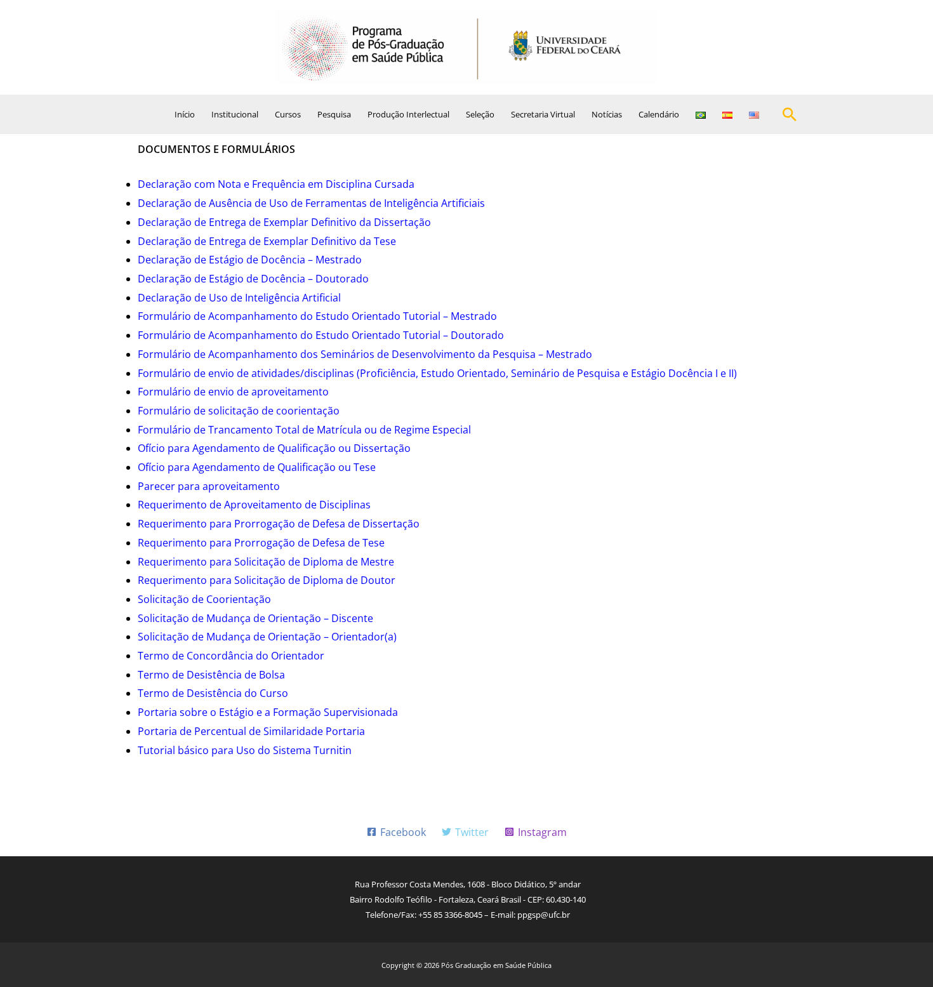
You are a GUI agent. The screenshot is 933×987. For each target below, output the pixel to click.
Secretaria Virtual (543, 114)
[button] (789, 114)
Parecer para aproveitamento (209, 486)
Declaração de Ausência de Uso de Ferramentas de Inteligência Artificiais (311, 203)
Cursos (288, 114)
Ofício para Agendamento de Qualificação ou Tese (257, 467)
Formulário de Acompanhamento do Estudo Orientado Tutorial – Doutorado (321, 335)
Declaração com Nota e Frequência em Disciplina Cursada (276, 184)
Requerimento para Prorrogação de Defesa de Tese (261, 543)
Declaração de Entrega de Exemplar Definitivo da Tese (267, 241)
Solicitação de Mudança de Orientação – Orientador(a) (267, 637)
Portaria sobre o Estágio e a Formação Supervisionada (268, 712)
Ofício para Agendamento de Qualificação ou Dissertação (274, 448)
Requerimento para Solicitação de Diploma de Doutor (268, 580)
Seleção (480, 114)
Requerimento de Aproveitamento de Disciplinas (254, 505)
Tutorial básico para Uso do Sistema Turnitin (245, 750)
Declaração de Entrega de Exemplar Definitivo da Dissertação (284, 222)
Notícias (607, 114)
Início (185, 114)
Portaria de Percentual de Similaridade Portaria (251, 731)
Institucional (234, 114)
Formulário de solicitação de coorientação (239, 411)
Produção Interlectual (408, 114)
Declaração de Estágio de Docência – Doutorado (253, 279)
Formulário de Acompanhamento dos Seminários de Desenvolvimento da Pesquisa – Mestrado (365, 354)
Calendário (659, 114)
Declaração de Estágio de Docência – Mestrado (250, 260)
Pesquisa (334, 114)
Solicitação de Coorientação (204, 599)
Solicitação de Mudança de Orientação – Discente (255, 618)
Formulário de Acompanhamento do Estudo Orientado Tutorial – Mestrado (317, 316)
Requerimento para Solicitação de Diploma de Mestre (266, 562)
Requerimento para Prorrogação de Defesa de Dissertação (279, 524)
